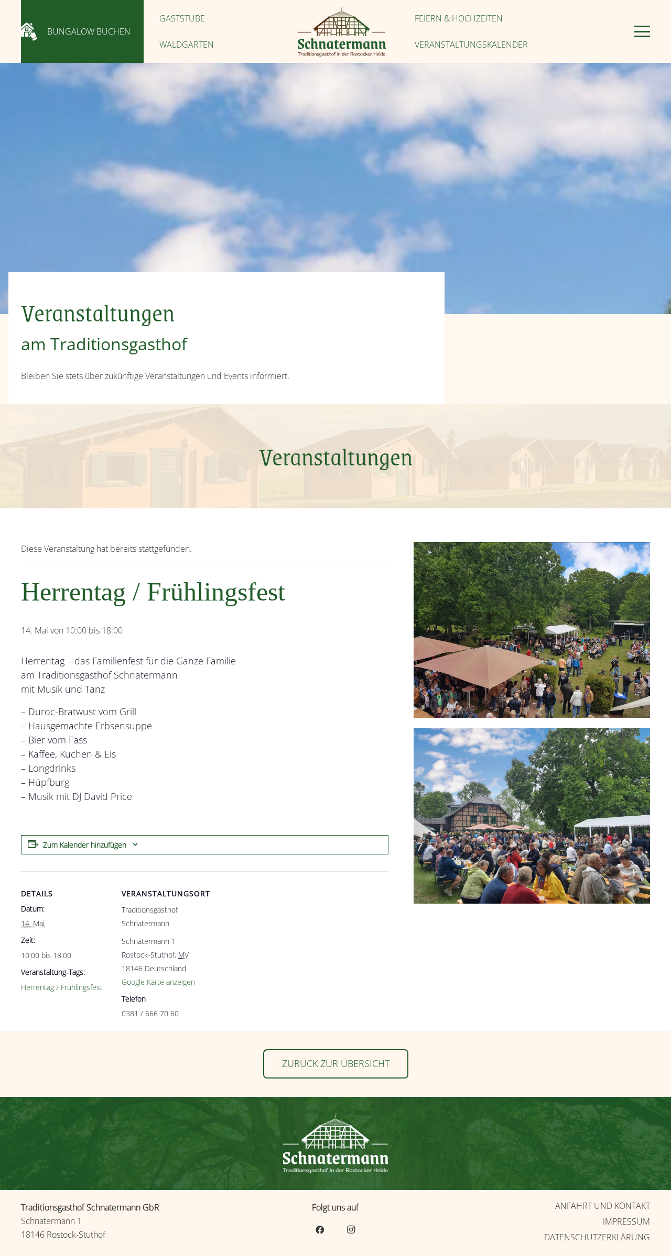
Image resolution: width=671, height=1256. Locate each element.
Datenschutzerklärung (597, 1237)
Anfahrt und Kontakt (602, 1205)
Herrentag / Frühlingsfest (62, 987)
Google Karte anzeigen (158, 982)
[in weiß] (335, 1143)
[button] (642, 31)
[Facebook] (319, 1229)
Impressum (626, 1221)
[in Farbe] (341, 32)
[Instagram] (351, 1229)
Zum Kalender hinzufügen (84, 845)
